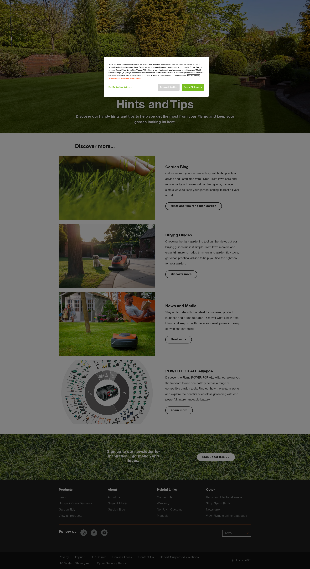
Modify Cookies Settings (120, 87)
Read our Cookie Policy (119, 78)
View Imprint (135, 78)
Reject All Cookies (168, 87)
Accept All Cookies (193, 87)
